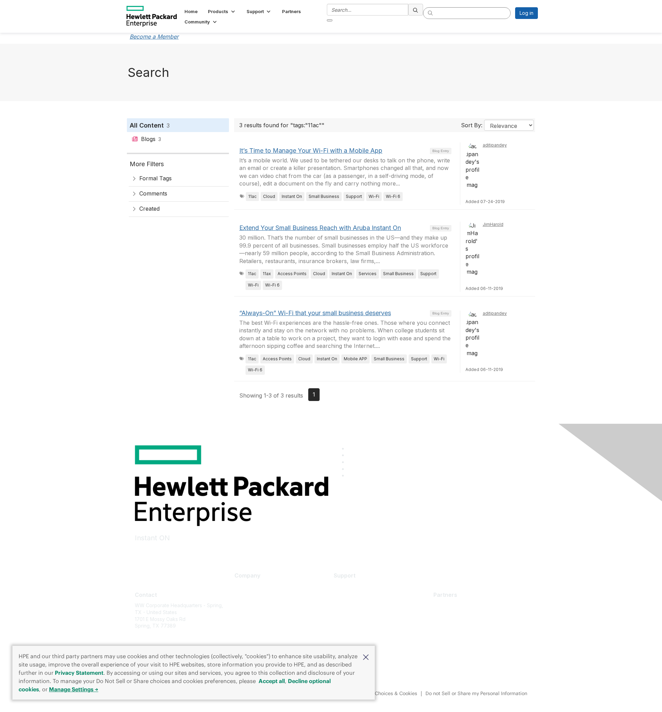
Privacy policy (250, 627)
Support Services (353, 586)
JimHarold (493, 224)
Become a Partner (453, 616)
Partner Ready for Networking (467, 626)
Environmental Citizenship (263, 617)
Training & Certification (359, 607)
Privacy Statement (79, 672)
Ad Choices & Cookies (392, 693)
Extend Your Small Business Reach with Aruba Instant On (320, 227)
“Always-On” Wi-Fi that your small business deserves (315, 313)
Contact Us (246, 607)
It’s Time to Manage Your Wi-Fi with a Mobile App (310, 150)
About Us (244, 586)
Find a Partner (449, 605)
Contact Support (352, 596)
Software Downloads (357, 617)
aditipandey (495, 145)
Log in (526, 13)
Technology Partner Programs (467, 636)
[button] (366, 656)
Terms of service (253, 637)
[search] (415, 10)
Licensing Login (351, 627)
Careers (243, 596)
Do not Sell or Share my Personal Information (476, 693)
